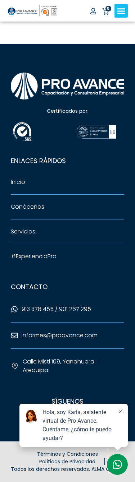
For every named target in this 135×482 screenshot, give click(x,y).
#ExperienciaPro (34, 256)
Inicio (18, 182)
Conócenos (27, 207)
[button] (121, 11)
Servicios (23, 231)
